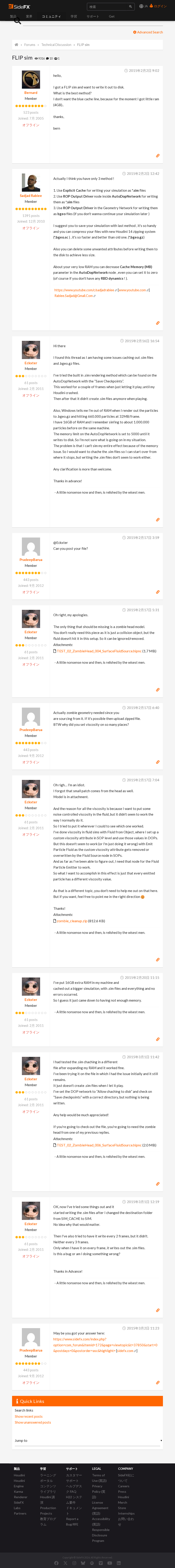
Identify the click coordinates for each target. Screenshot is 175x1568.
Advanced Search (149, 32)
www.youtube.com (132, 290)
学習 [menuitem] (74, 16)
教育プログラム (48, 1521)
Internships (126, 1513)
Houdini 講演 (47, 1499)
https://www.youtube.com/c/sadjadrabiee (84, 290)
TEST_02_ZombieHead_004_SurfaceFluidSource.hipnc (99, 651)
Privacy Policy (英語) (98, 1491)
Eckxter (31, 363)
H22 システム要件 (74, 1499)
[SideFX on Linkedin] (119, 1563)
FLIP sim (83, 45)
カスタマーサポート (74, 1478)
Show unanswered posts (33, 1422)
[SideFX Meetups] (92, 1563)
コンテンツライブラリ (48, 1488)
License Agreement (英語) (100, 1507)
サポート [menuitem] (93, 16)
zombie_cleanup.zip (72, 921)
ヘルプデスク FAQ (74, 1488)
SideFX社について (126, 1478)
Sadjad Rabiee (31, 195)
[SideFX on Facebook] (56, 1563)
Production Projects (48, 1510)
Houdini (19, 1475)
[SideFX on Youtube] (109, 1563)
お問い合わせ (126, 1521)
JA (146, 6)
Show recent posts (29, 1416)
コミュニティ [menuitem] (51, 16)
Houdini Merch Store (123, 1502)
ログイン (160, 6)
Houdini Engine (19, 1483)
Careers (123, 1486)
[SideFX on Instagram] (74, 1563)
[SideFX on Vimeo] (101, 1563)
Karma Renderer (20, 1494)
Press (122, 1491)
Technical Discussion (56, 45)
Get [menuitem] (112, 16)
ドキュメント (74, 1510)
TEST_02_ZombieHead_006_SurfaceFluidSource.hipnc (99, 1145)
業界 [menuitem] (29, 16)
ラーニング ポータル (48, 1478)
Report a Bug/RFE (72, 1521)
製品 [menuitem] (13, 16)
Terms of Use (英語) (99, 1478)
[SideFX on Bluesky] (83, 1563)
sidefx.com (125, 1351)
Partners (20, 1513)
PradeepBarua (31, 560)
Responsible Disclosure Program (101, 1535)
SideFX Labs (19, 1505)
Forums (29, 45)
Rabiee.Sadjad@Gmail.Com (73, 296)
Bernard (30, 92)
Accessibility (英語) (101, 1521)
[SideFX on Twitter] (65, 1563)
